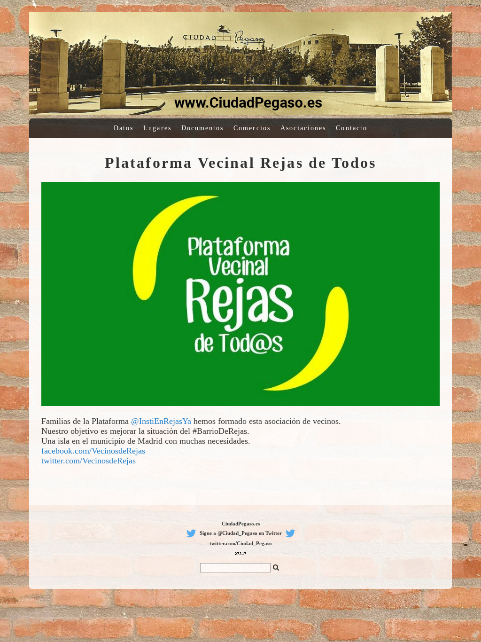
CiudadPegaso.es (241, 523)
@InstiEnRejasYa (161, 421)
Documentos (202, 128)
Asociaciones (303, 128)
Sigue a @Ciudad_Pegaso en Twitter (240, 533)
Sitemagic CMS (464, 4)
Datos (123, 128)
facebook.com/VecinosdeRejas (93, 450)
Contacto (351, 128)
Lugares (157, 128)
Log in (445, 4)
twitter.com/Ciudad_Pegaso (240, 543)
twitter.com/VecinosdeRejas (88, 460)
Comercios (252, 128)
